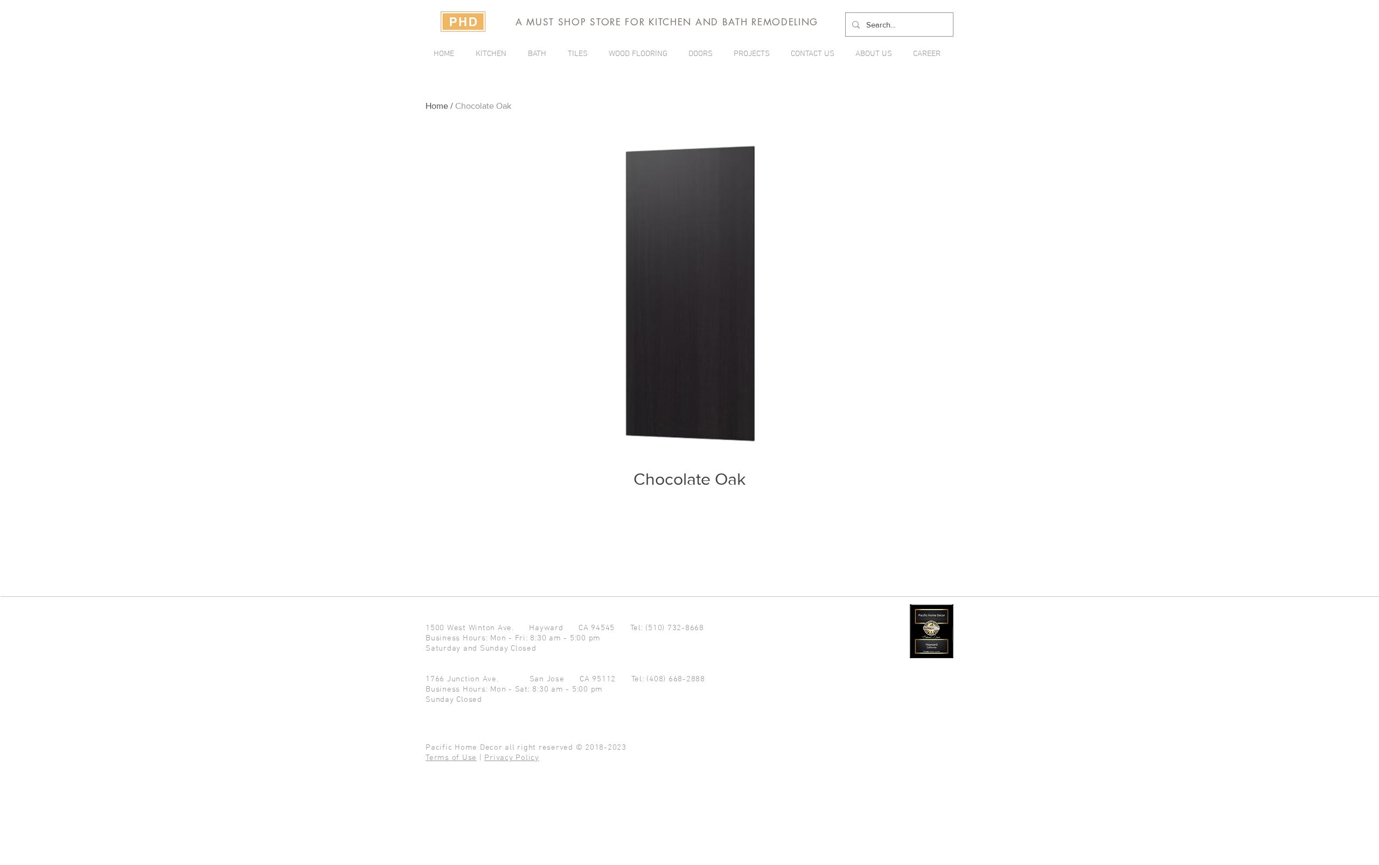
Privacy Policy (511, 758)
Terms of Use (451, 758)
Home (437, 105)
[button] (754, 53)
